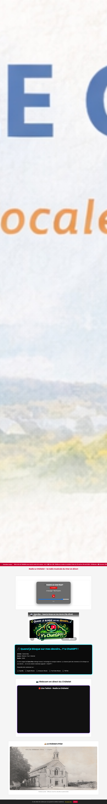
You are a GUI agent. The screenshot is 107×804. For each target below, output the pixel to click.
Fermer (75, 801)
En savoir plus (68, 801)
